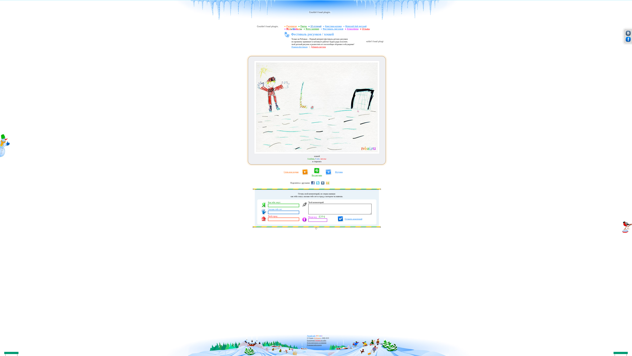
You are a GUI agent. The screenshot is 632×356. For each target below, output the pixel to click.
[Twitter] (318, 184)
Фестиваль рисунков (333, 29)
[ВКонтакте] (323, 184)
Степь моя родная (291, 172)
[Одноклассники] (328, 184)
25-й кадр (317, 338)
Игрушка (339, 172)
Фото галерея (312, 29)
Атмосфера (352, 29)
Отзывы (366, 29)
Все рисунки (317, 175)
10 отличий (315, 26)
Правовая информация (314, 345)
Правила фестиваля (299, 47)
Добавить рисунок (318, 47)
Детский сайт (311, 336)
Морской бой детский (356, 26)
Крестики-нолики (333, 26)
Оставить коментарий (353, 219)
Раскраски (291, 26)
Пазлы (303, 26)
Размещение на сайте (316, 340)
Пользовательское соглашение (316, 343)
